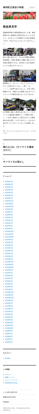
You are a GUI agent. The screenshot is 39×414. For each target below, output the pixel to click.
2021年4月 (9, 342)
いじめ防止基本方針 (10, 392)
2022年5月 (9, 309)
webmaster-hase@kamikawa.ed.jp (17, 131)
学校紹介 (6, 402)
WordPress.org (11, 383)
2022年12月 (9, 292)
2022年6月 (9, 306)
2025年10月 (9, 206)
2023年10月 (9, 267)
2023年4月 (9, 281)
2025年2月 (9, 226)
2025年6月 (9, 215)
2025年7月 (9, 212)
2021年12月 (9, 323)
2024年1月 (9, 259)
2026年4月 (9, 190)
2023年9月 (9, 270)
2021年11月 (9, 325)
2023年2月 (9, 287)
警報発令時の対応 (9, 397)
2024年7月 (9, 242)
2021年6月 (9, 336)
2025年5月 (9, 217)
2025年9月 (9, 209)
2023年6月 (9, 276)
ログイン (8, 374)
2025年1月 (9, 229)
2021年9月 (9, 331)
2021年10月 (9, 328)
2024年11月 (9, 234)
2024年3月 (9, 253)
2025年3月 (9, 223)
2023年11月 (9, 264)
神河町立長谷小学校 (13, 7)
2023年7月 (9, 273)
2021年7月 (9, 334)
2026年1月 (9, 198)
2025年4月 (9, 220)
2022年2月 (9, 317)
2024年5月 (9, 248)
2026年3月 (9, 193)
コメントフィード (11, 380)
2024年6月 (9, 245)
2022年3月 (9, 314)
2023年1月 (9, 289)
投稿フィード (10, 377)
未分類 (7, 358)
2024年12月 (9, 231)
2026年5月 (9, 187)
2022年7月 (9, 303)
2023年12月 (9, 262)
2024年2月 (9, 256)
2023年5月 (9, 278)
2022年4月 (9, 311)
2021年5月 (9, 339)
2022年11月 (9, 295)
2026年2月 (9, 195)
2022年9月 (9, 300)
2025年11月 (9, 204)
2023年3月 (9, 284)
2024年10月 (9, 237)
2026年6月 (9, 184)
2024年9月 (9, 240)
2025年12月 (9, 201)
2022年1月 (9, 320)
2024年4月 (9, 251)
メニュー (32, 7)
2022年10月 (9, 298)
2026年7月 (9, 182)
